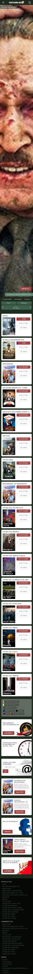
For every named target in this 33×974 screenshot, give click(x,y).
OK (5, 771)
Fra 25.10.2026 (23, 535)
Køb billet (26, 289)
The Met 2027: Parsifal (9, 918)
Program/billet (7, 299)
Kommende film (7, 964)
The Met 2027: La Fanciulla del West (13, 910)
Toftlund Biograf (16, 2)
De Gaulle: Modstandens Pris (11, 886)
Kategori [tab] (23, 303)
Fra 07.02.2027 (23, 583)
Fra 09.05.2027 (23, 655)
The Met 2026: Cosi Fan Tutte (11, 903)
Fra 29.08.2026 (23, 391)
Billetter (19, 792)
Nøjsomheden (6, 888)
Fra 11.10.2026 (23, 511)
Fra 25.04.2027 (23, 631)
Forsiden (5, 960)
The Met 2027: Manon (9, 914)
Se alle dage (23, 323)
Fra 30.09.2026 (23, 487)
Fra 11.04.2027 (23, 607)
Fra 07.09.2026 (23, 463)
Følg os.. (8, 831)
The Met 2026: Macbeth (9, 905)
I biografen (5, 972)
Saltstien (4, 899)
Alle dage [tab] (16, 307)
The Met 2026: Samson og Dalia (12, 907)
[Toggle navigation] (30, 2)
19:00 (24, 319)
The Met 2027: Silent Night (10, 912)
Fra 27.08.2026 (23, 367)
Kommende (18, 299)
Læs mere (23, 327)
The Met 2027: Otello (8, 916)
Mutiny (4, 884)
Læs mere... (8, 733)
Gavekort (27, 299)
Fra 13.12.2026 (23, 559)
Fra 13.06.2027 (23, 679)
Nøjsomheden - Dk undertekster (12, 891)
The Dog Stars (6, 901)
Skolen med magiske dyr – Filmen (12, 893)
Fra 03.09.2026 (23, 439)
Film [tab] (8, 303)
